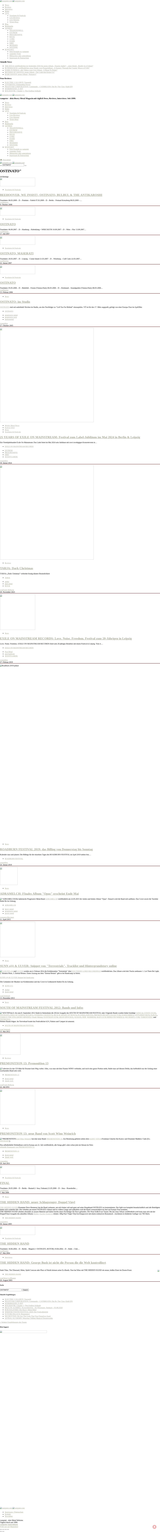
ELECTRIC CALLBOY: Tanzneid (18, 82)
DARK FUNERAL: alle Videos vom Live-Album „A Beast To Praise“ (31, 70)
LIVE (7, 13)
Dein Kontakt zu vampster (19, 52)
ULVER (20, 971)
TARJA (7, 578)
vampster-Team (15, 54)
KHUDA (89, 1015)
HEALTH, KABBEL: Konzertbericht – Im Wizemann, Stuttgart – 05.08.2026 (34, 1308)
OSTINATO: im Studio (15, 301)
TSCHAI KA (5, 1019)
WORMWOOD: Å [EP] (14, 89)
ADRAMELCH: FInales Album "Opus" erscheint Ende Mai (39, 893)
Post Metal (9, 652)
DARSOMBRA (128, 1015)
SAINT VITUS (95, 1139)
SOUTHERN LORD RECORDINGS (86, 971)
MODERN (13, 45)
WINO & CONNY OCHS (146, 1013)
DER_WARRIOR (89, 1017)
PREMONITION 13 (12, 1075)
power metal (9, 913)
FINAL (4, 1183)
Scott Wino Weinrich (23, 1139)
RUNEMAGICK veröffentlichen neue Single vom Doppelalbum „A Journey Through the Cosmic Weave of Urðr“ (47, 68)
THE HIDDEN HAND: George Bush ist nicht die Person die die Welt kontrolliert (53, 1262)
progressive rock (11, 317)
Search (25, 1290)
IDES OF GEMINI (17, 1015)
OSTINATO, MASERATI (16, 253)
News (7, 5)
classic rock (9, 1081)
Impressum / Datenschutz (14, 1512)
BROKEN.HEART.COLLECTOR (107, 1015)
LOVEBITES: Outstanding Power (17, 85)
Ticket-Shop (13, 22)
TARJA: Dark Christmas (16, 568)
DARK (12, 41)
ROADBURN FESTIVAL (14, 859)
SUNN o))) (9, 971)
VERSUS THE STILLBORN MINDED (15, 1017)
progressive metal (11, 315)
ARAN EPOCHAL (66, 1017)
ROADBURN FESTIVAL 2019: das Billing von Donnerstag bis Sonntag (46, 849)
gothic (7, 582)
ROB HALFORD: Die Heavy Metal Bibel (20, 1310)
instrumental (9, 319)
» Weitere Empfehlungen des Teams (13, 1322)
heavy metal (9, 909)
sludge (7, 990)
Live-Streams (14, 20)
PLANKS (81, 1015)
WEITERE (13, 47)
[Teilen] (3, 1529)
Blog (6, 24)
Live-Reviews (14, 18)
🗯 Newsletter (5, 160)
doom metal (9, 992)
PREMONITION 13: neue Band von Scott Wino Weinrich (38, 1133)
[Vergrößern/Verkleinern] (8, 1529)
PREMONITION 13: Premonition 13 (24, 1063)
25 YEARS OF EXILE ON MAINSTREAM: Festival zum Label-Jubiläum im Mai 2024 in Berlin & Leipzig (70, 437)
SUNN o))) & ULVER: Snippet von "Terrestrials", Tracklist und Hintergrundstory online (58, 966)
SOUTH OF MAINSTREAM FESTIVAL (19, 1025)
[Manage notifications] (154, 1527)
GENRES (8, 28)
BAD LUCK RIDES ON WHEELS (110, 1017)
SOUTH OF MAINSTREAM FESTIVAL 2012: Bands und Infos (41, 1007)
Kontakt (8, 1514)
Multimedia (9, 26)
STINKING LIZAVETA (43, 1015)
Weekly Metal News (12, 426)
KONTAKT (9, 49)
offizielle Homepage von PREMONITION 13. (17, 1147)
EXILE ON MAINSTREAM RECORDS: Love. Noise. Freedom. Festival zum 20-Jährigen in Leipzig (66, 638)
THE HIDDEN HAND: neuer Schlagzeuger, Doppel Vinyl (37, 1202)
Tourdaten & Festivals (17, 16)
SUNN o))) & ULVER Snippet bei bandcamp (17, 978)
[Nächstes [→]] (3, 1531)
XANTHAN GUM (50, 1017)
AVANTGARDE (11, 457)
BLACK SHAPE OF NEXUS (65, 1015)
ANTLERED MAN (142, 1015)
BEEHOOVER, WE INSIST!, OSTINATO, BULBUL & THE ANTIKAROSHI (51, 195)
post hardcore (10, 654)
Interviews (8, 9)
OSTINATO (8, 224)
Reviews (8, 7)
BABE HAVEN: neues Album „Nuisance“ (21, 74)
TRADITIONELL (16, 30)
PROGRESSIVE (15, 35)
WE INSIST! (130, 1017)
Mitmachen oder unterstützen (20, 56)
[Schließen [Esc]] (1, 1529)
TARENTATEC (147, 1017)
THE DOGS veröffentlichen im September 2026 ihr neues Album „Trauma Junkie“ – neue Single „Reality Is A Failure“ (49, 66)
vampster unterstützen (9, 1525)
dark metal (8, 584)
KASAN (78, 1017)
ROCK (12, 37)
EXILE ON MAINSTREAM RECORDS (19, 446)
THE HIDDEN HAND (9, 1207)
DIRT (11, 43)
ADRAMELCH (51, 899)
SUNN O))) (9, 986)
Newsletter (9, 1516)
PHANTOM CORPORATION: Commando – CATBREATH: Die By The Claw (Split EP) (39, 87)
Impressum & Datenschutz (19, 58)
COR (138, 1017)
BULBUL (29, 1015)
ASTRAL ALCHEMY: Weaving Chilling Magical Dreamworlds (29, 1318)
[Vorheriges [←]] (1, 1531)
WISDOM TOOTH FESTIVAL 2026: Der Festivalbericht (26, 1312)
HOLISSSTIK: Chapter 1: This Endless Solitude (23, 91)
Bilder (7, 11)
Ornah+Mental (37, 1017)
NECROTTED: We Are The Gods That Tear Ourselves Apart (28, 1316)
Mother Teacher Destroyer (43, 1214)
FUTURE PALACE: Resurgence (17, 1314)
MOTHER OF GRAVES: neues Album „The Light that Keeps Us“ (30, 72)
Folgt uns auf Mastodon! (9, 1527)
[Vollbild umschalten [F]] (6, 1529)
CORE (12, 39)
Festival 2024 (10, 428)
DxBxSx (154, 1015)
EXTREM (13, 33)
